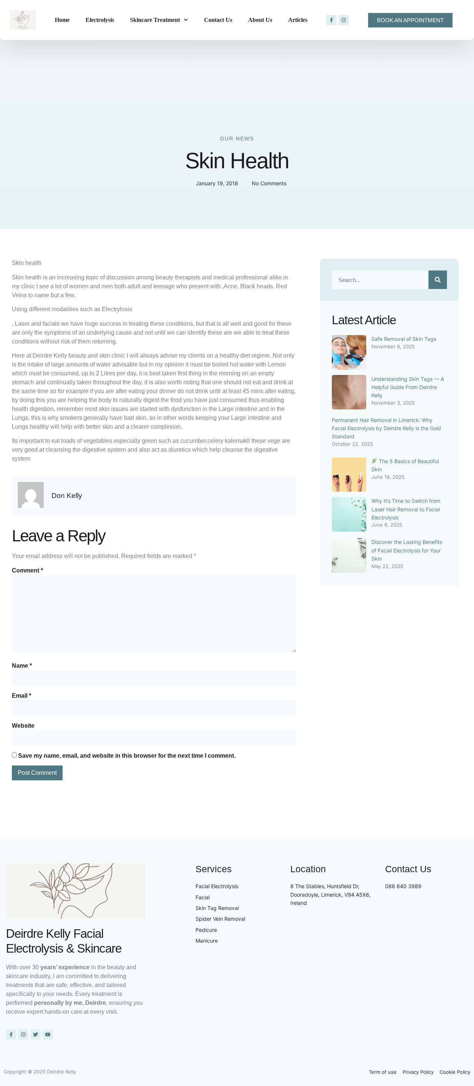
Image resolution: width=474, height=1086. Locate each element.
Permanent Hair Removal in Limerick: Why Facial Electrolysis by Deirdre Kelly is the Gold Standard (386, 428)
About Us (260, 20)
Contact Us (218, 20)
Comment (27, 570)
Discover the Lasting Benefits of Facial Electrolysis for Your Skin (406, 550)
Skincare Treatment (155, 20)
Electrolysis (100, 20)
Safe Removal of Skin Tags (403, 339)
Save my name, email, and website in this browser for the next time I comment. (127, 756)
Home (62, 20)
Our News (237, 139)
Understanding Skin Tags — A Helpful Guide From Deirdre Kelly (407, 387)
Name (22, 665)
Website (23, 726)
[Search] (437, 279)
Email (21, 696)
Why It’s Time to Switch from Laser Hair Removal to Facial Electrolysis (405, 509)
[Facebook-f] (331, 20)
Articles (297, 20)
